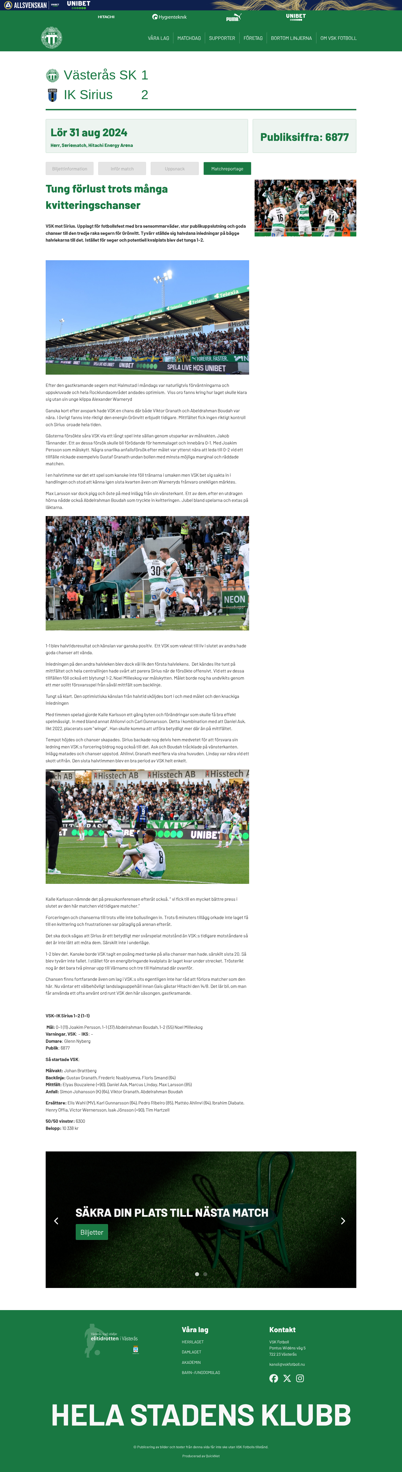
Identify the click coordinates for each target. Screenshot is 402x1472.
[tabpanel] (201, 1219)
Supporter (222, 37)
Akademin (191, 1362)
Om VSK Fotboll (339, 37)
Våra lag (158, 37)
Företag (253, 37)
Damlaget (191, 1352)
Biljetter (91, 1232)
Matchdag (189, 37)
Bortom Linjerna (291, 37)
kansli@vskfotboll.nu (287, 1364)
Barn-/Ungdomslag (201, 1372)
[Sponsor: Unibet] (78, 7)
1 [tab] (197, 1274)
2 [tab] (205, 1274)
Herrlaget (193, 1341)
